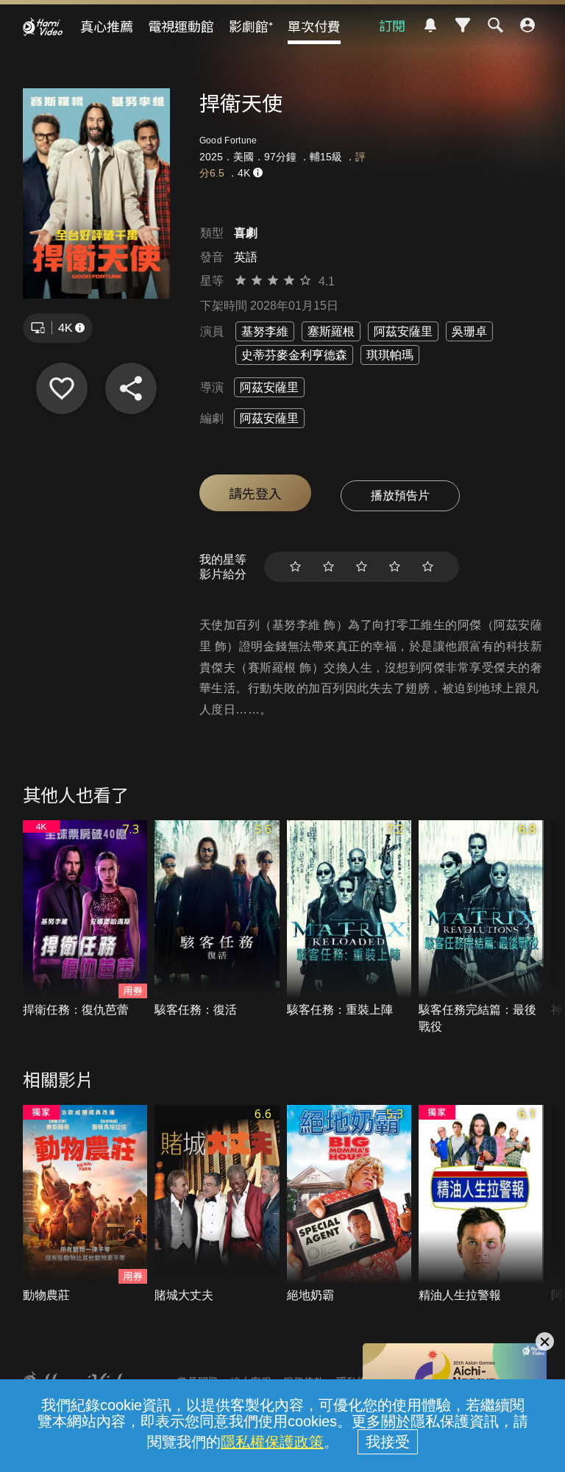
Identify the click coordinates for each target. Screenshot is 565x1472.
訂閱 (392, 25)
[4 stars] (394, 567)
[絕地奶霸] (349, 1204)
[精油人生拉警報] (481, 1204)
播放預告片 (400, 495)
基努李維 (264, 331)
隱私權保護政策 (272, 1442)
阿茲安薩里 (403, 331)
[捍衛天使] (62, 388)
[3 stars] (361, 567)
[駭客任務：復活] (217, 919)
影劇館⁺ (251, 25)
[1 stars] (295, 567)
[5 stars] (427, 567)
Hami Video (43, 26)
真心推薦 (106, 25)
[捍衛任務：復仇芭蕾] (85, 919)
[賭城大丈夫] (217, 1204)
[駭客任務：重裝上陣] (349, 919)
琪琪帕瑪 (389, 355)
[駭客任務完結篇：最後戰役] (481, 927)
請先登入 (255, 492)
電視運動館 (181, 25)
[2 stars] (328, 567)
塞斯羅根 (331, 331)
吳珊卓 (469, 331)
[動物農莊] (85, 1204)
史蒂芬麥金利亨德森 (294, 355)
